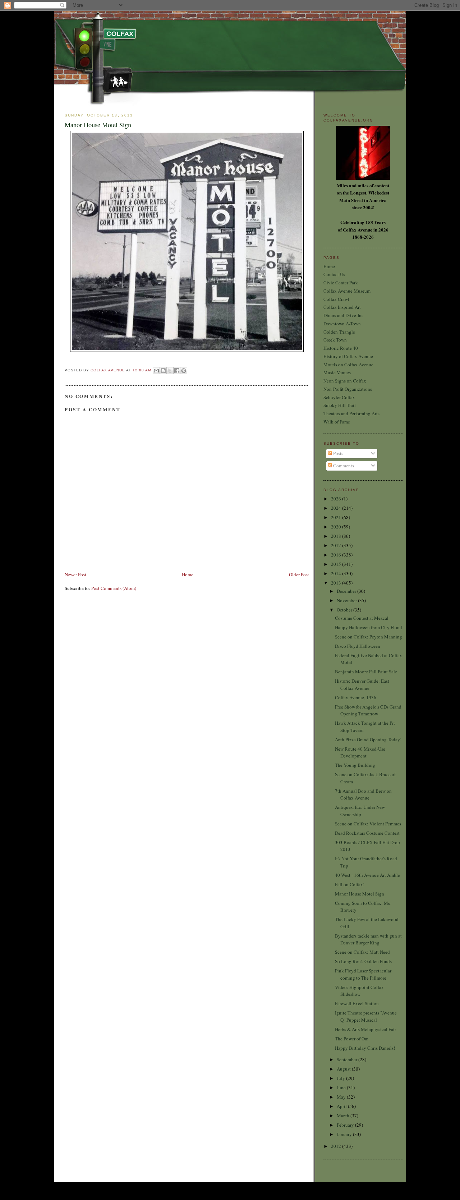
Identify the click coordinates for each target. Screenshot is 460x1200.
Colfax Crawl (336, 299)
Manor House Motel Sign (359, 893)
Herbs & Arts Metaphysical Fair (365, 1029)
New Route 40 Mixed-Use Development (360, 752)
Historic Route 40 (340, 348)
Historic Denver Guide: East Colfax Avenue (362, 684)
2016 (336, 554)
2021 (336, 517)
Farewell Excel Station (357, 1003)
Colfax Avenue (108, 370)
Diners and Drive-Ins (343, 315)
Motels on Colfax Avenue (348, 364)
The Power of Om (351, 1038)
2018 (336, 536)
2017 (336, 545)
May (342, 1097)
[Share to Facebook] (176, 370)
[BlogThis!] (163, 370)
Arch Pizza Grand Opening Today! (368, 739)
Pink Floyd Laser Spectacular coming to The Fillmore (363, 974)
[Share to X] (170, 370)
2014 (336, 573)
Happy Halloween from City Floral (368, 627)
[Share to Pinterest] (183, 370)
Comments (343, 465)
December (347, 591)
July (341, 1078)
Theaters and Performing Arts (351, 413)
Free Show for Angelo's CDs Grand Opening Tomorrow (368, 710)
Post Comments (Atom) (113, 588)
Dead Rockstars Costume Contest (367, 833)
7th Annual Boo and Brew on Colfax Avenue (363, 794)
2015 (336, 564)
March (343, 1115)
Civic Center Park (340, 282)
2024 (336, 508)
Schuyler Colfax (339, 397)
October (345, 609)
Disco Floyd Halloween (357, 646)
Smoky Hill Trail (339, 405)
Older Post (299, 574)
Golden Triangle (339, 332)
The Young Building (355, 765)
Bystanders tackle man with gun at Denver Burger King (368, 939)
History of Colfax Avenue (348, 356)
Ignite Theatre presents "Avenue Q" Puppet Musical (366, 1016)
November (347, 600)
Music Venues (337, 372)
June (342, 1087)
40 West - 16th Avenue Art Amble (367, 875)
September (347, 1059)
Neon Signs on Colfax (344, 380)
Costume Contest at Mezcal (361, 618)
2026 (336, 498)
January (345, 1134)
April (342, 1106)
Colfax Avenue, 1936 (355, 697)
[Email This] (156, 370)
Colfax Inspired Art (342, 307)
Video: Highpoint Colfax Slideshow (359, 991)
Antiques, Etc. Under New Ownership (360, 810)
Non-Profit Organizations (347, 389)
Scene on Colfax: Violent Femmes (368, 823)
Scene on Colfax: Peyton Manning (368, 636)
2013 (336, 583)
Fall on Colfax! (349, 884)
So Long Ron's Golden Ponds (363, 961)
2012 (336, 1146)
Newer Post (75, 574)
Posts (337, 453)
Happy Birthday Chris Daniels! (365, 1048)
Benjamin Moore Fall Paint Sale (366, 671)
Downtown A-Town (342, 323)
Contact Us (334, 274)
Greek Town (335, 339)
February (346, 1125)
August (344, 1069)
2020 (336, 526)
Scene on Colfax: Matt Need (362, 952)
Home (187, 574)
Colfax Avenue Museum (347, 291)
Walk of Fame (336, 421)
